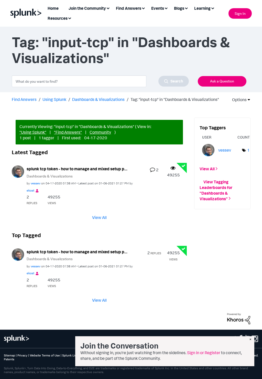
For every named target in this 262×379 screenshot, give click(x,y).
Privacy (22, 355)
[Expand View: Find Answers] (143, 8)
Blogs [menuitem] (179, 8)
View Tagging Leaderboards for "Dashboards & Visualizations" (216, 190)
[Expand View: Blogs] (186, 8)
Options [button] (237, 99)
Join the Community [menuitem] (87, 8)
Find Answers (24, 99)
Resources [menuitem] (58, 18)
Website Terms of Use (45, 355)
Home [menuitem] (53, 8)
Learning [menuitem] (202, 8)
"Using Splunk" (32, 132)
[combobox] (100, 81)
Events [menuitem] (157, 8)
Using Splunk (54, 99)
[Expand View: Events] (166, 8)
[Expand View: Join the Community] (108, 8)
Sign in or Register (203, 352)
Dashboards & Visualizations (98, 99)
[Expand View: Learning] (212, 8)
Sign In (240, 13)
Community (100, 132)
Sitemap (9, 355)
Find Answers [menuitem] (128, 8)
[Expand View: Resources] (69, 18)
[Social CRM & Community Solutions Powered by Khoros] (238, 318)
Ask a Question (222, 81)
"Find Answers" (68, 132)
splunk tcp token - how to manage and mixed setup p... (77, 168)
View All (99, 217)
